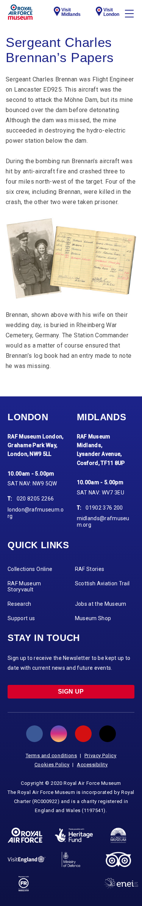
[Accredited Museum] (118, 835)
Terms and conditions (51, 755)
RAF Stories (90, 569)
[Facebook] (34, 733)
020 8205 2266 (35, 499)
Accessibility (92, 764)
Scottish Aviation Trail (102, 583)
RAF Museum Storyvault (24, 586)
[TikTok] (107, 733)
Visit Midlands (71, 12)
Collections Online (30, 569)
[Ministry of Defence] (71, 859)
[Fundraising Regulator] (24, 883)
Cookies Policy (52, 764)
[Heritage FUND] (74, 835)
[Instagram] (58, 733)
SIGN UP (71, 691)
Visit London (111, 12)
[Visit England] (26, 859)
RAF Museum (20, 12)
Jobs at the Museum (100, 604)
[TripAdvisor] (118, 859)
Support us (21, 618)
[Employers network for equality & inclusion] (121, 883)
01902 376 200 (104, 508)
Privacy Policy (100, 755)
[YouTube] (83, 733)
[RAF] (25, 835)
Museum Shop (93, 618)
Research (19, 604)
